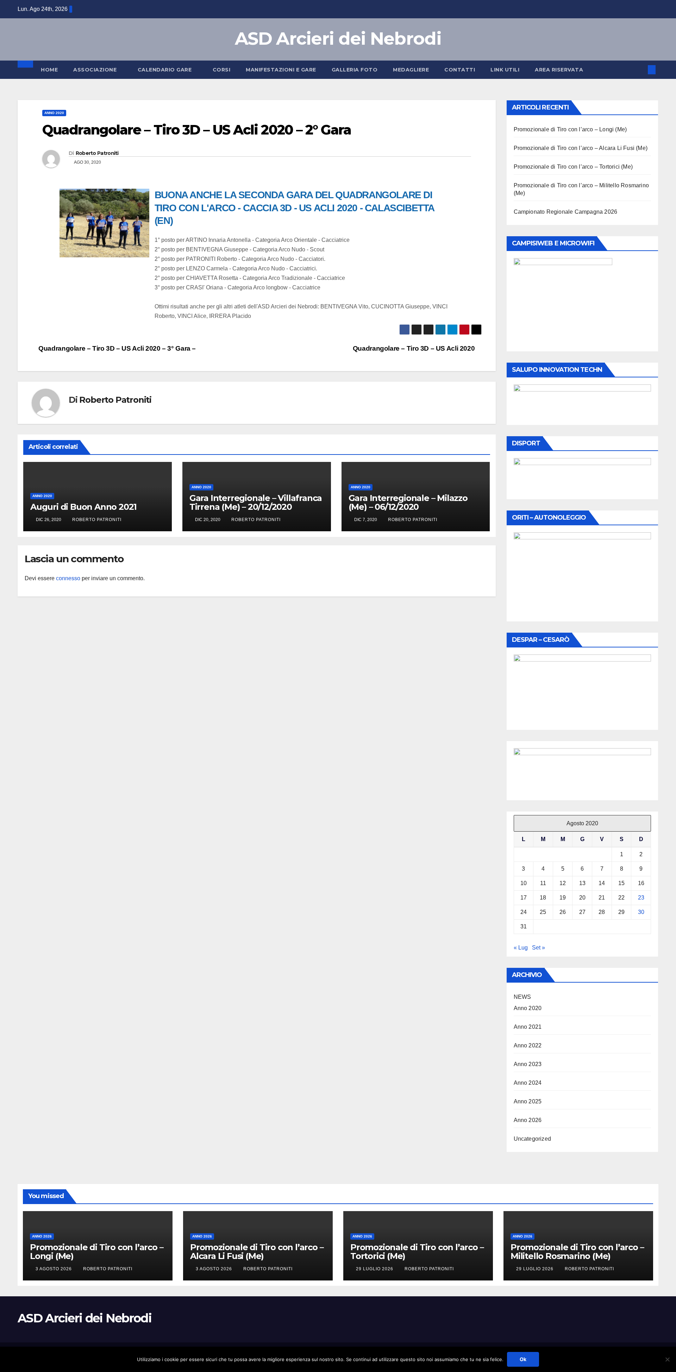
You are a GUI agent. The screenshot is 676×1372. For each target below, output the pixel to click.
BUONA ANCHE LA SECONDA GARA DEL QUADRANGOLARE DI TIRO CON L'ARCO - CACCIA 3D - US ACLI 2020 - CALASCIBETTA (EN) (294, 207)
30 (641, 912)
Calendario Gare (165, 70)
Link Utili (504, 70)
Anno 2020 (54, 113)
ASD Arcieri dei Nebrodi (338, 38)
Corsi (222, 70)
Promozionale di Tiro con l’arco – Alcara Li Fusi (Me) (581, 148)
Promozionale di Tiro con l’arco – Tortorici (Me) (573, 167)
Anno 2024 (528, 1083)
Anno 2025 (528, 1101)
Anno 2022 (528, 1045)
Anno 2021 (528, 1027)
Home (49, 70)
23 (641, 898)
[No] (667, 1359)
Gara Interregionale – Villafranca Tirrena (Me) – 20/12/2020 (255, 502)
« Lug (521, 948)
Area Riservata (559, 70)
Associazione (95, 70)
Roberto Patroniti (97, 153)
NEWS (522, 997)
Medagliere (411, 70)
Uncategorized (532, 1139)
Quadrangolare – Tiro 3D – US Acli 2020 (414, 348)
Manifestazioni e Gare (281, 70)
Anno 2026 (528, 1120)
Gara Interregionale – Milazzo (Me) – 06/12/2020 (408, 502)
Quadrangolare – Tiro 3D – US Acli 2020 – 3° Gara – (116, 348)
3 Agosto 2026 (54, 1268)
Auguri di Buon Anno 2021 (83, 507)
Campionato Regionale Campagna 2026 (566, 212)
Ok (523, 1359)
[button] (640, 70)
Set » (538, 948)
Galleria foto (355, 70)
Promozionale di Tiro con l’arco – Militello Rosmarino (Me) (577, 1251)
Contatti (459, 70)
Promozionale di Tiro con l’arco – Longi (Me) (570, 129)
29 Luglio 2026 (375, 1268)
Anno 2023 (528, 1064)
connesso (68, 578)
